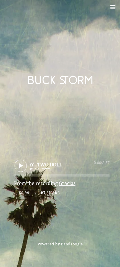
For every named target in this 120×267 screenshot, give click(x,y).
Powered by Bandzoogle (60, 244)
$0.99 (24, 193)
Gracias (67, 183)
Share (53, 193)
